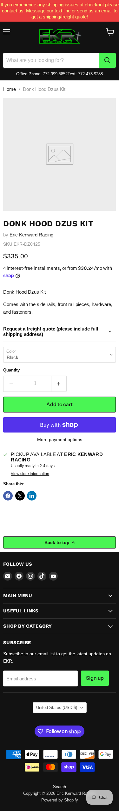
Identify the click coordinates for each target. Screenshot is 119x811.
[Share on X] (20, 496)
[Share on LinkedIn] (31, 496)
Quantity (11, 370)
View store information (30, 474)
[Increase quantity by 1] (59, 384)
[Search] (107, 60)
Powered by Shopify (59, 800)
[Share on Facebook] (8, 496)
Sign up (95, 678)
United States (56, 707)
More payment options (59, 439)
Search (59, 786)
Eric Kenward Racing (31, 234)
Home (9, 89)
